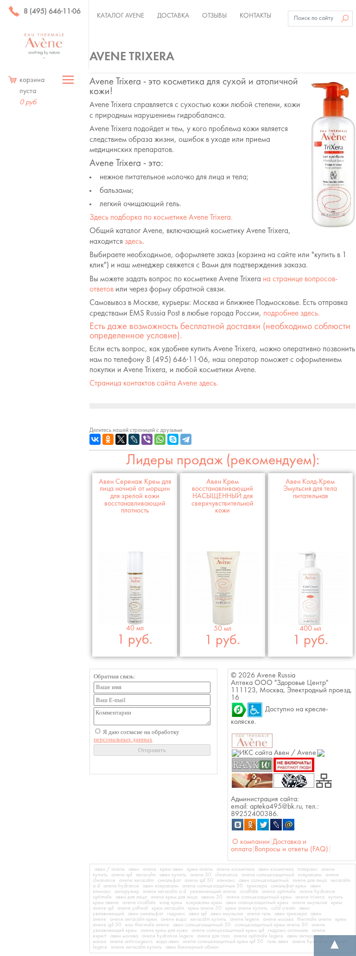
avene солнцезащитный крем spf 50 (223, 941)
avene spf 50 (198, 880)
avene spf (121, 875)
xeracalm (146, 875)
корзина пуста (31, 91)
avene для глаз (213, 936)
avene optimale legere (258, 936)
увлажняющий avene (213, 891)
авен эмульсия (226, 914)
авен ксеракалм (160, 886)
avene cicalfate (139, 902)
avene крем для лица (174, 897)
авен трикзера (290, 914)
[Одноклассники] (108, 439)
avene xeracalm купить (136, 947)
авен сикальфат (145, 914)
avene (149, 869)
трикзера (257, 886)
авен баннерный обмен (192, 947)
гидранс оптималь (288, 930)
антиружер (126, 891)
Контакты (255, 16)
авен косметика (275, 869)
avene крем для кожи (164, 930)
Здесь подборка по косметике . (161, 218)
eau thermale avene (147, 925)
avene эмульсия (309, 902)
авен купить (172, 875)
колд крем (170, 902)
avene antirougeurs (131, 941)
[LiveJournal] (134, 439)
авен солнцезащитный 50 (202, 925)
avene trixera (309, 897)
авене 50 (211, 897)
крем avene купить (246, 908)
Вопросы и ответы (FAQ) (291, 849)
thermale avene (314, 919)
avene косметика (235, 869)
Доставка (173, 16)
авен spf (198, 914)
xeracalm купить (208, 919)
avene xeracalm (136, 880)
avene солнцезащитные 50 (212, 886)
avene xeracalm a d (164, 891)
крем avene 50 (205, 908)
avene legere (244, 919)
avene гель (259, 914)
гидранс (176, 914)
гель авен (277, 941)
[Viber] (147, 439)
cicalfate (249, 891)
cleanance (226, 875)
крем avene (200, 869)
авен (133, 869)
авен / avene (110, 869)
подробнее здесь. (291, 313)
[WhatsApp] (159, 439)
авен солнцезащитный (264, 880)
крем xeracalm (168, 908)
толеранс (307, 869)
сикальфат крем (288, 886)
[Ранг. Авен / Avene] (252, 764)
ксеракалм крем (204, 902)
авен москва (124, 936)
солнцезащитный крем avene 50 (271, 925)
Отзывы (214, 16)
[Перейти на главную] (44, 46)
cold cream (283, 908)
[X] (121, 439)
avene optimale (279, 891)
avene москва (278, 919)
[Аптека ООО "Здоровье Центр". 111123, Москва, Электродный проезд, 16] (239, 709)
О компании (251, 842)
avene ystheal (132, 908)
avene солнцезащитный (268, 875)
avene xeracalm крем (133, 919)
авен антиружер (305, 936)
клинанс (226, 880)
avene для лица (309, 880)
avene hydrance (121, 886)
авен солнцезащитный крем (257, 902)
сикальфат (169, 880)
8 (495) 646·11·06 (51, 11)
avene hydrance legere (167, 936)
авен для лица (131, 897)
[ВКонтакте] (95, 439)
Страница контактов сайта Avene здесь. (153, 383)
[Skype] (172, 439)
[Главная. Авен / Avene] (252, 740)
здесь (133, 242)
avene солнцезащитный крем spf (227, 930)
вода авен (167, 941)
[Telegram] (185, 439)
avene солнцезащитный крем (259, 897)
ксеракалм (310, 875)
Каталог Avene (120, 16)
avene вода (173, 919)
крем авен (171, 869)
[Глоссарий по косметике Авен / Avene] (252, 780)
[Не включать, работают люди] (294, 764)
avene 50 (200, 875)
